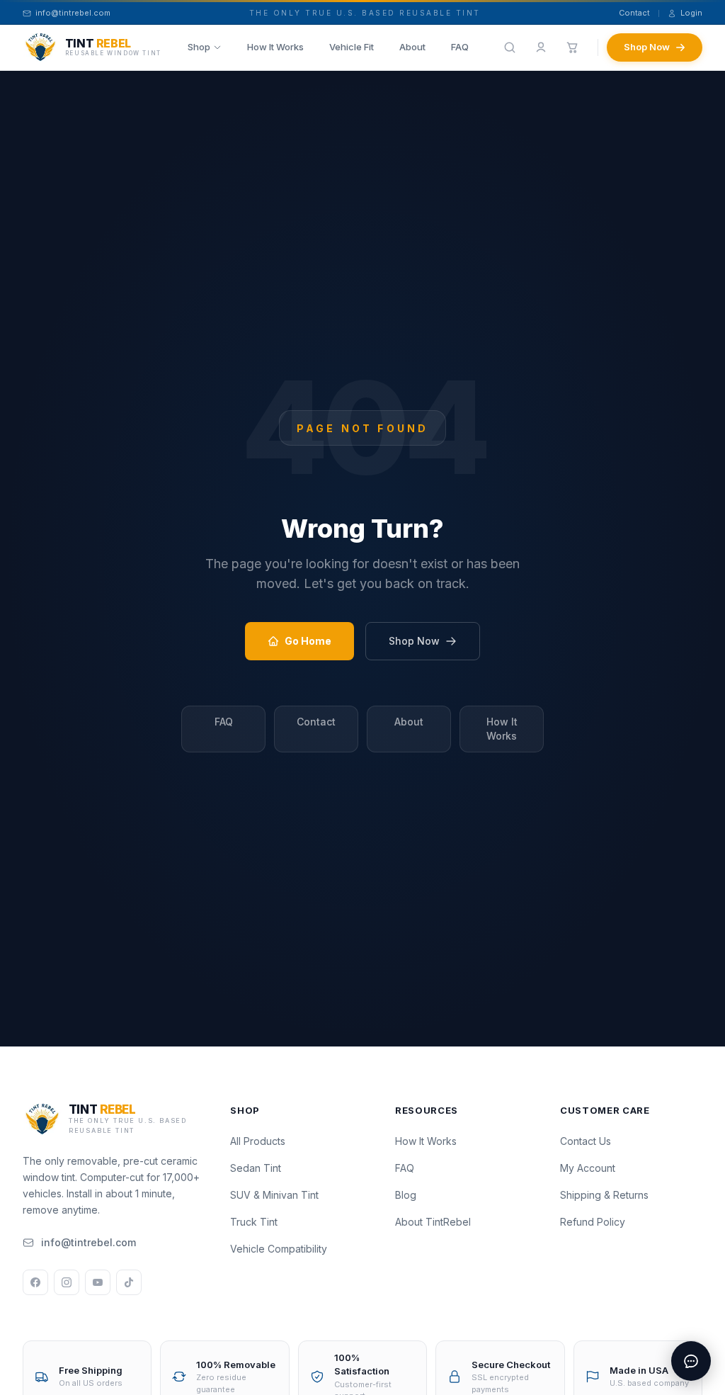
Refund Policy (592, 1222)
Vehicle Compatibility (278, 1249)
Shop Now (647, 46)
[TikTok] (129, 1282)
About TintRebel (433, 1222)
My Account (587, 1168)
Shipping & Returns (604, 1195)
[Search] (510, 47)
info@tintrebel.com (88, 1242)
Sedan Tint (255, 1168)
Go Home (308, 641)
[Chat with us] (691, 1361)
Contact (634, 13)
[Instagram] (66, 1282)
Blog (405, 1195)
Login (691, 13)
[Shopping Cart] (572, 47)
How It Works (275, 46)
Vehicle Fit (351, 46)
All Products (257, 1141)
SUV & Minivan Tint (274, 1195)
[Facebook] (35, 1282)
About (412, 46)
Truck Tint (254, 1222)
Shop (199, 46)
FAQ (460, 46)
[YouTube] (97, 1282)
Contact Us (585, 1141)
